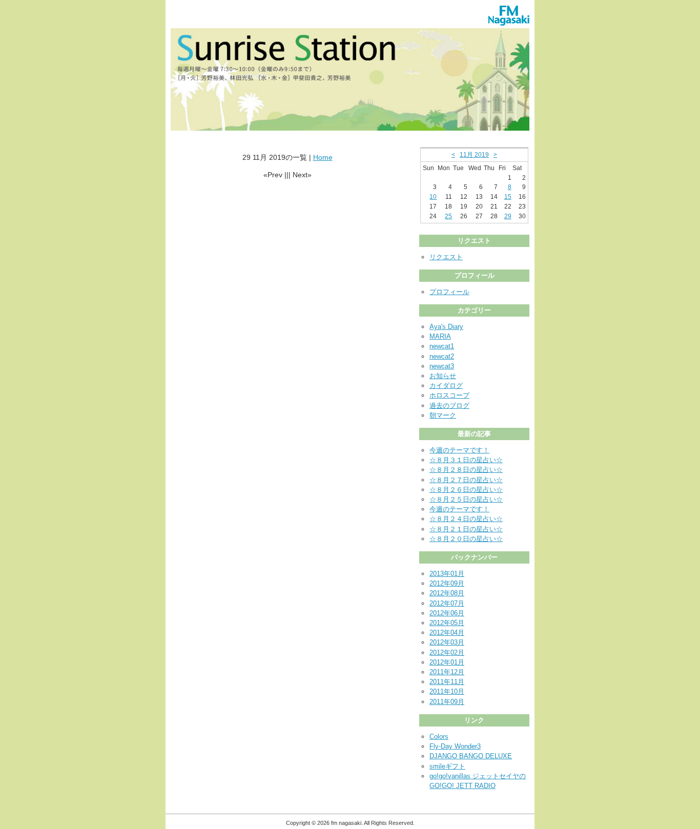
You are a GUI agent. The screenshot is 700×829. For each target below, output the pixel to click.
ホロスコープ (449, 395)
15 (507, 196)
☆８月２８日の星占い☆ (466, 469)
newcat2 (441, 356)
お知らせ (442, 376)
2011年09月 (446, 702)
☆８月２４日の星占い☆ (466, 519)
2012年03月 (446, 642)
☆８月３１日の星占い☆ (466, 460)
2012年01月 (446, 662)
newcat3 (441, 366)
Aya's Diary (446, 326)
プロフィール (449, 292)
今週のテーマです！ (459, 450)
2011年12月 (446, 672)
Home (323, 157)
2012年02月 (446, 652)
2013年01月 (446, 573)
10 (433, 196)
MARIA (440, 336)
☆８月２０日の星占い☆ (466, 539)
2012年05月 (446, 623)
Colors (438, 736)
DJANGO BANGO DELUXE (470, 756)
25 (448, 216)
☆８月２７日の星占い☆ (466, 480)
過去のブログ (449, 405)
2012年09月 (446, 583)
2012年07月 (446, 603)
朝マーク (442, 415)
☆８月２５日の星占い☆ (466, 499)
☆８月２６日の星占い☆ (466, 489)
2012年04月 (446, 632)
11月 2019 (474, 154)
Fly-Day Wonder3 (455, 746)
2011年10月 (446, 691)
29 (507, 216)
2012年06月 (446, 613)
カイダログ (446, 385)
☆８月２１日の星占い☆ (466, 529)
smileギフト (447, 766)
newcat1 (441, 346)
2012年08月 (446, 593)
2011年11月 (446, 682)
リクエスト (446, 257)
